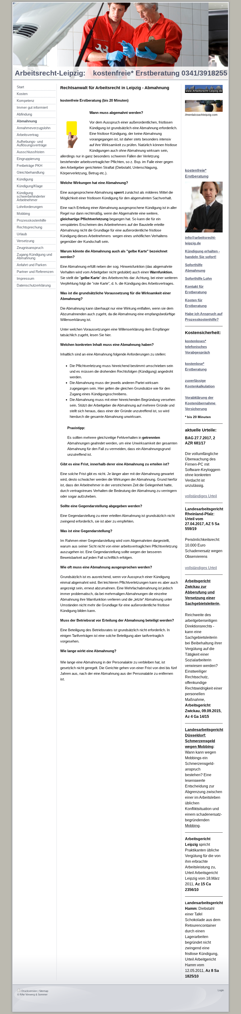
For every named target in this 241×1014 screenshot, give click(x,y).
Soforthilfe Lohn (198, 278)
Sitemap (43, 991)
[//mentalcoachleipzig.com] (204, 106)
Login (221, 990)
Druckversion (29, 991)
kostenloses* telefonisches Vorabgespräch (197, 346)
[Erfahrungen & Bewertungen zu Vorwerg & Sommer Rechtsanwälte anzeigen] (204, 142)
